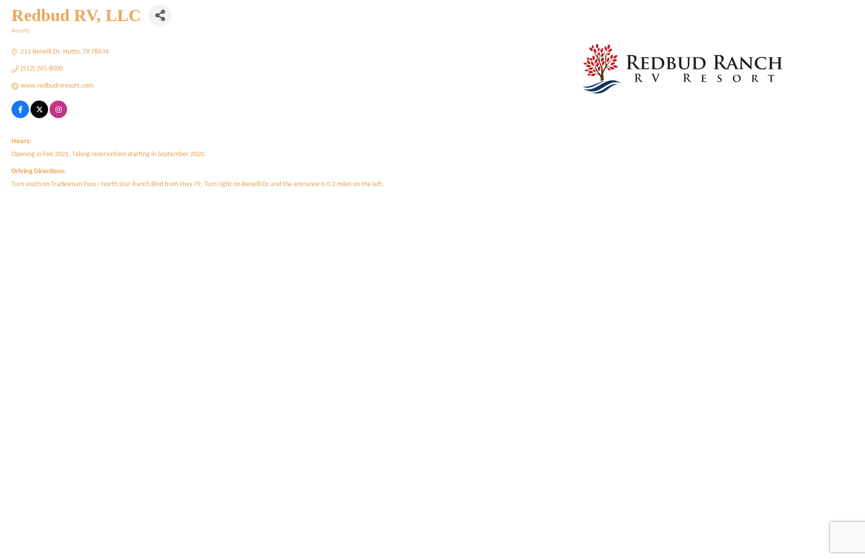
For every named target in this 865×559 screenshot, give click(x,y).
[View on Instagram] (58, 116)
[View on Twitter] (39, 116)
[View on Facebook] (20, 116)
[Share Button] (160, 15)
